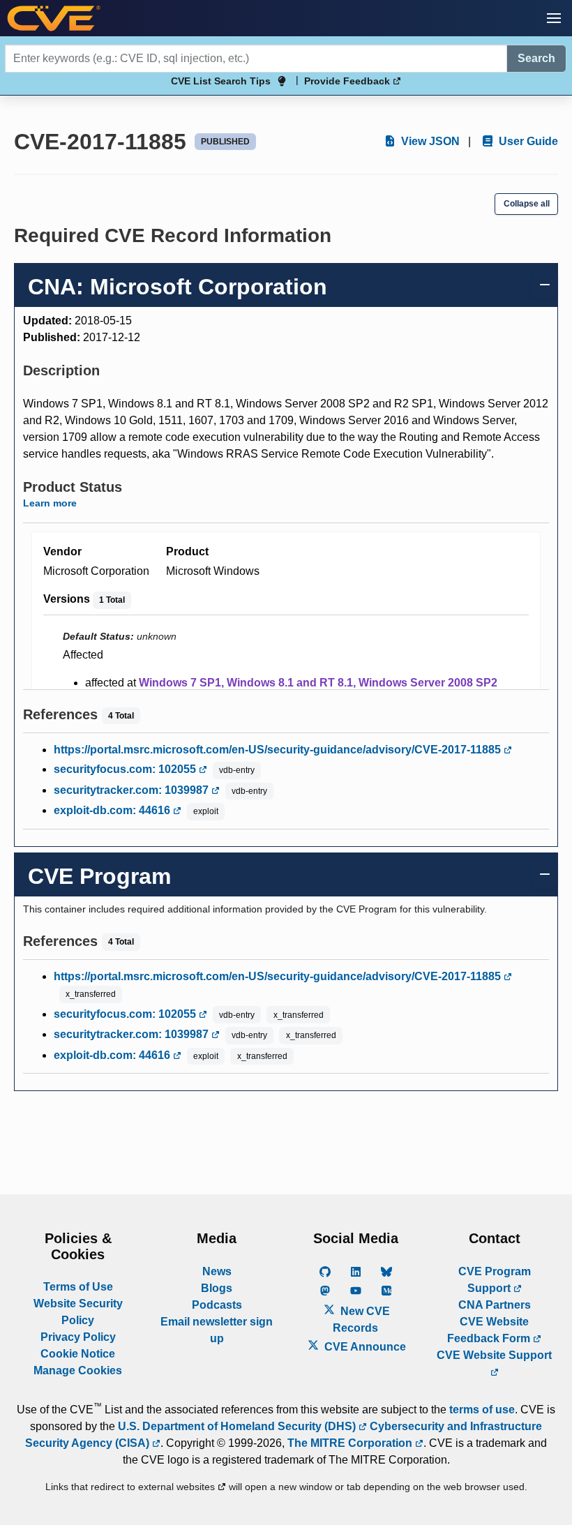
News (217, 1271)
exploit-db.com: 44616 (113, 810)
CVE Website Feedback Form (490, 1330)
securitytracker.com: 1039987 (132, 790)
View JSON (429, 141)
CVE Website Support (494, 1355)
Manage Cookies (77, 1370)
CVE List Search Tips (221, 81)
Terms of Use (78, 1287)
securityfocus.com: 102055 (126, 769)
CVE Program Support (494, 1279)
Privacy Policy (78, 1337)
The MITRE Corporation (351, 1443)
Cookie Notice (77, 1354)
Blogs (216, 1288)
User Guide (527, 141)
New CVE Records (361, 1319)
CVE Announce (364, 1347)
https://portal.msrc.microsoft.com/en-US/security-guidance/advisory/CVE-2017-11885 (279, 750)
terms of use (482, 1409)
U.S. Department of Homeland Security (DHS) (238, 1426)
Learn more (50, 503)
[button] (554, 18)
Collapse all (527, 204)
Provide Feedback (348, 81)
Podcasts (217, 1305)
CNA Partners (494, 1305)
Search (536, 58)
